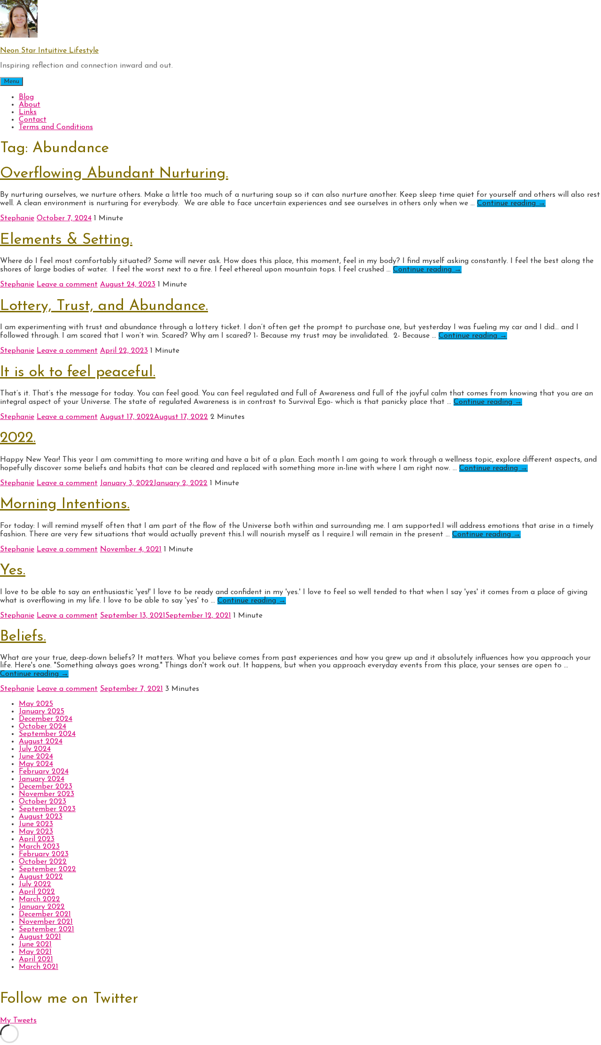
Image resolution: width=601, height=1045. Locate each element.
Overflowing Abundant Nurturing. (114, 173)
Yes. (12, 570)
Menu (11, 81)
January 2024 (41, 779)
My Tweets (18, 1020)
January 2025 (41, 711)
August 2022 (41, 877)
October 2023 (42, 801)
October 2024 (42, 726)
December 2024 (45, 719)
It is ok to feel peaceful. (77, 372)
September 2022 (47, 869)
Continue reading (511, 203)
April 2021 (36, 959)
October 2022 (43, 862)
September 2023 (47, 809)
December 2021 (45, 914)
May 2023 (36, 832)
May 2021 (35, 952)
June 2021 (35, 944)
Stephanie (17, 218)
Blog (26, 97)
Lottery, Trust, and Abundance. (104, 306)
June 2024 (36, 756)
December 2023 (45, 786)
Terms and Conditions (56, 127)
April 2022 (37, 892)
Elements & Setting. (66, 240)
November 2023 (46, 794)
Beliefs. (23, 636)
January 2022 (42, 907)
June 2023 (36, 824)
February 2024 (44, 771)
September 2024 (47, 734)
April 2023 (36, 839)
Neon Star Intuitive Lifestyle (49, 50)
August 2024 (40, 741)
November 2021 (46, 922)
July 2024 (35, 749)
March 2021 (38, 967)
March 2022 (39, 899)
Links (28, 112)
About (29, 104)
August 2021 (40, 937)
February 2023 (44, 854)
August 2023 (40, 817)
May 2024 (36, 764)
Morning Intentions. (65, 504)
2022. (18, 438)
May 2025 (36, 704)
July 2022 (35, 884)
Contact (32, 120)
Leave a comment (67, 284)
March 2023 (39, 847)
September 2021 (46, 929)
